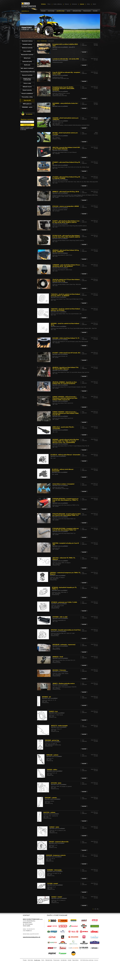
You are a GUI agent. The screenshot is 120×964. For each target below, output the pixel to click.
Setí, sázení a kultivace (27, 68)
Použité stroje (60, 10)
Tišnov (49, 4)
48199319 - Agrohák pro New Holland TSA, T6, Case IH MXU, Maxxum (65, 368)
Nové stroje (51, 10)
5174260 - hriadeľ (52, 883)
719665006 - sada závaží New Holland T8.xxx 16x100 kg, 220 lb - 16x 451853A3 (66, 265)
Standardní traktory (27, 41)
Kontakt (95, 10)
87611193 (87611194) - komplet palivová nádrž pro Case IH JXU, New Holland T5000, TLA (66, 514)
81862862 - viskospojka (54, 870)
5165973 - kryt (53, 711)
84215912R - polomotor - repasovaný (64, 644)
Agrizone (82, 4)
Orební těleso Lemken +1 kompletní (63, 484)
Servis (68, 10)
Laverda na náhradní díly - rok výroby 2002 (66, 59)
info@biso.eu (29, 930)
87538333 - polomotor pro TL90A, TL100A (64, 602)
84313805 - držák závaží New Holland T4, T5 (65, 338)
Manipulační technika (27, 54)
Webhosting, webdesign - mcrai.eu (90, 960)
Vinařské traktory (27, 44)
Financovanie (87, 10)
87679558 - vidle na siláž (60, 617)
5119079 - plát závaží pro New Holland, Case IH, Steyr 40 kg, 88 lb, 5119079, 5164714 (66, 221)
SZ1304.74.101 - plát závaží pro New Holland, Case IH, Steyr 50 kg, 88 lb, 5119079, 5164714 (66, 236)
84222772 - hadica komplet (59, 725)
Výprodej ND (27, 100)
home (38, 41)
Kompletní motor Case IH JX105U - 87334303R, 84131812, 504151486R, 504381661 (63, 88)
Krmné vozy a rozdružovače (27, 79)
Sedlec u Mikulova (57, 4)
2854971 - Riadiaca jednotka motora (64, 683)
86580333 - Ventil (58, 656)
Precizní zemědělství (27, 93)
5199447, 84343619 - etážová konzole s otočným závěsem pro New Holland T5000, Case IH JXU (65, 413)
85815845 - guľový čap (52, 740)
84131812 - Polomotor (59, 670)
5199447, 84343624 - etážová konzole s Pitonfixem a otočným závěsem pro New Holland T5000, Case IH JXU (64, 398)
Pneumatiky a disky (27, 97)
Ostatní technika (27, 90)
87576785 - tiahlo (56, 783)
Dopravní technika (27, 75)
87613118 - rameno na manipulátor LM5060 (65, 206)
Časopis (43, 10)
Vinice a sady (27, 83)
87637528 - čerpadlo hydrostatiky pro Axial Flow (65, 630)
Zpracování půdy (27, 61)
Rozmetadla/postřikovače (27, 71)
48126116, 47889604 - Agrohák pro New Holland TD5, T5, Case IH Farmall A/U (64, 382)
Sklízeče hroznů (27, 86)
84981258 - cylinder (52, 755)
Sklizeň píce (27, 58)
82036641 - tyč (46, 697)
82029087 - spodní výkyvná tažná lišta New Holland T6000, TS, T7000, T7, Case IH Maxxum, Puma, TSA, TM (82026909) (65, 441)
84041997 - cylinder (51, 797)
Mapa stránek (75, 960)
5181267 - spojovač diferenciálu (58, 841)
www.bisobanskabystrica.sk (31, 937)
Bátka (88, 4)
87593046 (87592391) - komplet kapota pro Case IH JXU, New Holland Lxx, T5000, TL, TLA (65, 500)
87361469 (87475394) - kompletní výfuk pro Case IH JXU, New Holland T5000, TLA (65, 529)
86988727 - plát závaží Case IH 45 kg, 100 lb (65, 191)
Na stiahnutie (29, 114)
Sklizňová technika (27, 47)
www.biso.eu (25, 11)
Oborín (94, 4)
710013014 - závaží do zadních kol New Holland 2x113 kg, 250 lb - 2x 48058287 (65, 294)
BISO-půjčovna (27, 103)
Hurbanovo (74, 4)
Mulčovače (27, 65)
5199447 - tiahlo (54, 827)
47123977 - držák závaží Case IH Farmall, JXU (66, 352)
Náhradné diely (77, 10)
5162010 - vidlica (52, 769)
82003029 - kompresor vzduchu (56, 855)
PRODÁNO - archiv (27, 107)
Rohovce (67, 4)
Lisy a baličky (27, 51)
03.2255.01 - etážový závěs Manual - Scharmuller (65, 454)
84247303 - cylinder (49, 812)
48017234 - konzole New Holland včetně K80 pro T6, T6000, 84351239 (66, 148)
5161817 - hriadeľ (56, 897)
